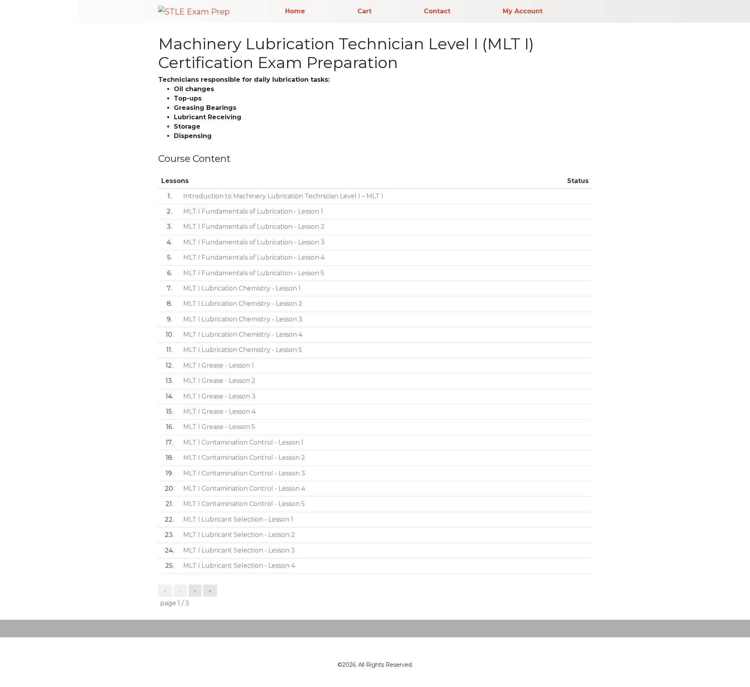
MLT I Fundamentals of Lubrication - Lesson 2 (254, 226)
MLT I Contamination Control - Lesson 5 (244, 504)
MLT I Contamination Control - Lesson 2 (244, 457)
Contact (437, 11)
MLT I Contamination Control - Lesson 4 (244, 488)
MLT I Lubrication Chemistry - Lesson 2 (242, 303)
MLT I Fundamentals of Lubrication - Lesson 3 (254, 242)
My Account (523, 11)
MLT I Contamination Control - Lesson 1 (243, 442)
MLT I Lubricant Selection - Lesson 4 (239, 565)
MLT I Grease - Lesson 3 (219, 396)
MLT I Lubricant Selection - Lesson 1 (238, 519)
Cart (364, 11)
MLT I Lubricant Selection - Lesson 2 (239, 534)
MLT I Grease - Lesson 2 (219, 380)
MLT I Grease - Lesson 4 (219, 411)
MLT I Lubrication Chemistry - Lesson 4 (242, 334)
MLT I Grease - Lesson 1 (218, 365)
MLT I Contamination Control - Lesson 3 (244, 473)
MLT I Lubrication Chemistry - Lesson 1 (242, 288)
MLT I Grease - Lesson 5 (219, 426)
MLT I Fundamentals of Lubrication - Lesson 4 (254, 257)
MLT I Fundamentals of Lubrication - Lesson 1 (253, 211)
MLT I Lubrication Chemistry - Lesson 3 (242, 319)
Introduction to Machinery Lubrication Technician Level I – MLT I (283, 196)
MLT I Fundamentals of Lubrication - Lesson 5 (253, 273)
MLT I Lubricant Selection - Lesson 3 (239, 550)
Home (295, 11)
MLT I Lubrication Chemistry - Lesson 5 (242, 349)
